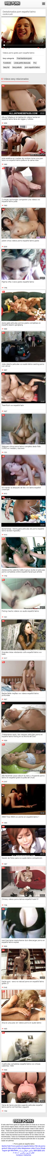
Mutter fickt (6, 1146)
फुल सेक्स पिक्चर (13, 1151)
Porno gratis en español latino (22, 1146)
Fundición (7, 63)
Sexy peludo (17, 67)
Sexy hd (6, 67)
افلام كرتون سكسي (27, 1153)
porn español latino (32, 67)
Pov (34, 63)
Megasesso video (28, 1148)
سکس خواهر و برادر (25, 1151)
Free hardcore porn (24, 58)
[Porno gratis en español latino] (12, 3)
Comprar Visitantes (23, 1155)
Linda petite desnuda (22, 63)
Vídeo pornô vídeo (14, 1148)
